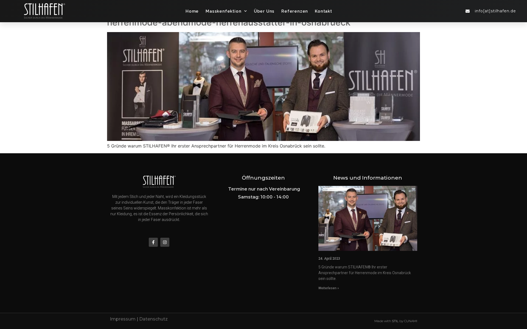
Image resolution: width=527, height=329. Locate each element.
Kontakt (323, 11)
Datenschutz (153, 319)
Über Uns (264, 11)
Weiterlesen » (328, 288)
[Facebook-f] (153, 242)
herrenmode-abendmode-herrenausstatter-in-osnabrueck (229, 22)
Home (192, 11)
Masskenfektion (223, 11)
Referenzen (294, 11)
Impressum (123, 319)
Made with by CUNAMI (395, 321)
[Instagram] (164, 242)
